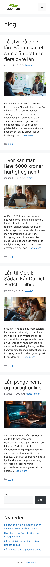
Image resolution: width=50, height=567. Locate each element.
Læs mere (27, 135)
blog (10, 144)
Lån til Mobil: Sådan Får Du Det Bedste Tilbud (24, 278)
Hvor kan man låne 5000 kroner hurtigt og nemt (23, 166)
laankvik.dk (30, 562)
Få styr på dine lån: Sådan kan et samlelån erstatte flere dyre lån (24, 50)
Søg (6, 494)
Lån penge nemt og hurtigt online (23, 385)
